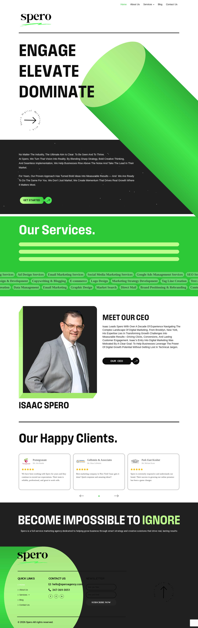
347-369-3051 (61, 590)
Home (124, 4)
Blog (160, 4)
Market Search (76, 287)
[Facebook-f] (50, 596)
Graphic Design (51, 287)
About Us (135, 4)
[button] (149, 4)
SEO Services (160, 274)
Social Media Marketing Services (74, 274)
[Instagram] (56, 596)
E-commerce (108, 281)
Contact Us (171, 4)
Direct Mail (98, 287)
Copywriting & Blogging (79, 281)
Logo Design (129, 281)
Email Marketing (25, 287)
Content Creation (172, 287)
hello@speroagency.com (67, 584)
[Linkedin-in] (62, 596)
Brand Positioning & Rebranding (133, 287)
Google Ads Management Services (124, 274)
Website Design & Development (36, 281)
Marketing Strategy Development (165, 281)
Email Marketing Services (30, 274)
